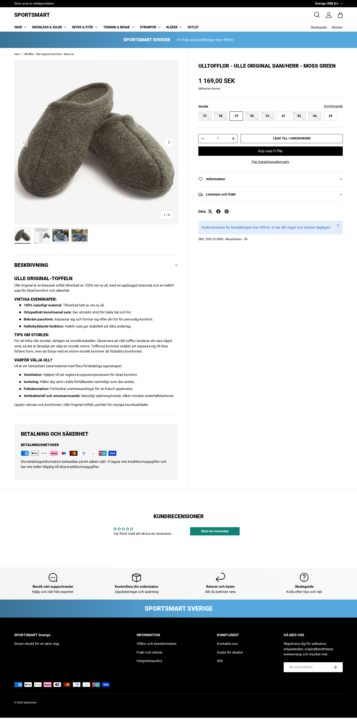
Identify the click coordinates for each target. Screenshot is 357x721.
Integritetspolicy (149, 661)
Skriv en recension (215, 531)
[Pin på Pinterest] (227, 211)
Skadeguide (319, 27)
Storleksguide (333, 106)
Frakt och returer (150, 652)
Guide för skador (230, 652)
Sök (220, 661)
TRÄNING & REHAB (116, 27)
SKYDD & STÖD (82, 27)
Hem (17, 54)
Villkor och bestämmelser (157, 644)
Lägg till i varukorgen (292, 138)
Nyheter (337, 27)
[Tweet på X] (210, 211)
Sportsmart (29, 702)
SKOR (18, 27)
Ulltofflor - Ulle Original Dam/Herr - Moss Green (50, 54)
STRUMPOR (148, 27)
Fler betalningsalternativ (270, 162)
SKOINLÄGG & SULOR (47, 27)
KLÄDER (171, 27)
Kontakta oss (227, 644)
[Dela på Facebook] (218, 211)
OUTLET (193, 27)
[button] (340, 15)
